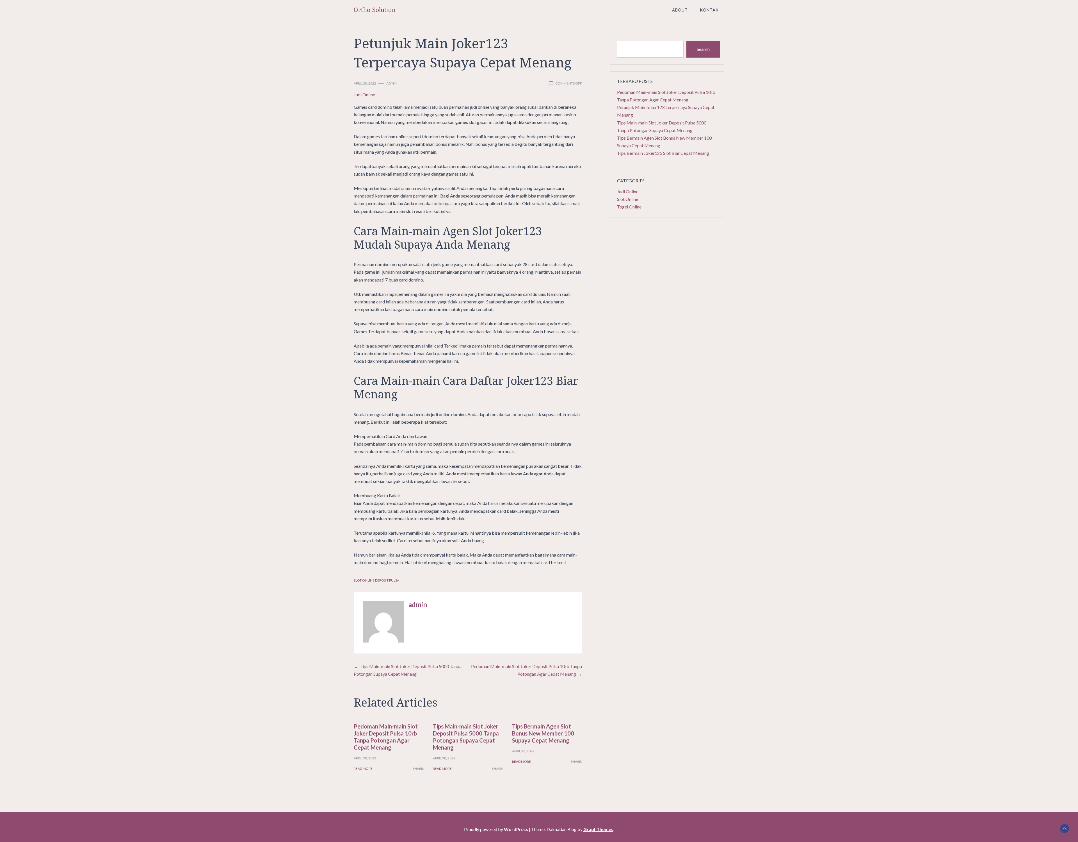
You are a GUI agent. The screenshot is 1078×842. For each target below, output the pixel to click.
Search (703, 49)
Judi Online (364, 94)
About (680, 10)
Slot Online (627, 199)
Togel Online (629, 206)
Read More (363, 768)
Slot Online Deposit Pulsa (376, 580)
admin (391, 83)
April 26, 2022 (523, 751)
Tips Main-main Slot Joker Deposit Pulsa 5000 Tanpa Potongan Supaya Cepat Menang (466, 737)
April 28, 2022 (365, 83)
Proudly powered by (496, 829)
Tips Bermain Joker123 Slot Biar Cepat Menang (663, 153)
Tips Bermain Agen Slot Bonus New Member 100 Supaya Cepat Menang (543, 733)
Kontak (709, 10)
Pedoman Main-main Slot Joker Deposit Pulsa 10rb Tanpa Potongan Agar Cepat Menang (386, 737)
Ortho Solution (375, 10)
